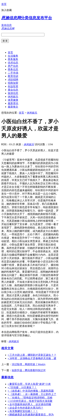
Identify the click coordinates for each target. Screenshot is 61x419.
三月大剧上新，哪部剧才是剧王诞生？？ (32, 355)
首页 (4, 4)
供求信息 (13, 62)
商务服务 (13, 59)
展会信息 (13, 89)
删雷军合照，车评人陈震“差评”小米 (29, 384)
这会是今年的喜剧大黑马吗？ (25, 407)
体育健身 (13, 100)
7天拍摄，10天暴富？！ (22, 387)
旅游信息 (13, 93)
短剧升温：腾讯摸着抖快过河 (29, 370)
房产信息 (13, 66)
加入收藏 (6, 10)
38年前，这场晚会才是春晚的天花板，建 (32, 358)
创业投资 (13, 86)
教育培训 (13, 76)
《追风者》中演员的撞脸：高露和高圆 (31, 390)
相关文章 (7, 348)
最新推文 (13, 106)
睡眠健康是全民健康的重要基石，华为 (31, 414)
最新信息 (7, 377)
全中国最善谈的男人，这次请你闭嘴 (29, 404)
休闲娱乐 (13, 96)
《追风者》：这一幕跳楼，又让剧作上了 (32, 394)
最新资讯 (13, 103)
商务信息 (13, 69)
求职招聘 (13, 79)
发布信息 (6, 25)
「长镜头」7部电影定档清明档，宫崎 (30, 397)
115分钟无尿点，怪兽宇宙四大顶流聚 (30, 401)
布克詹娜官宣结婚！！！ (23, 411)
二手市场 (13, 72)
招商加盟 (13, 83)
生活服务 (13, 55)
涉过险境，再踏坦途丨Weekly (29, 364)
